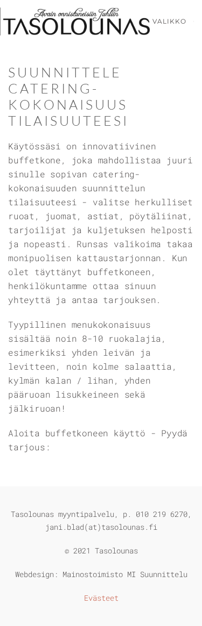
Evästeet (101, 598)
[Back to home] (76, 21)
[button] (173, 21)
